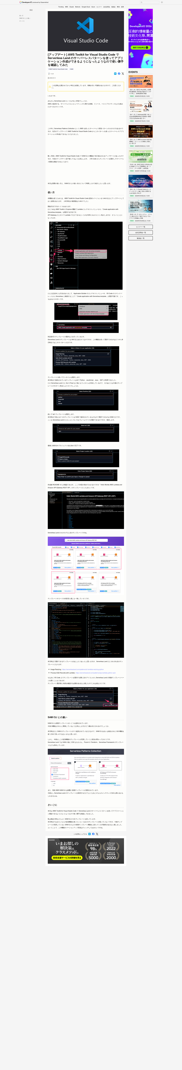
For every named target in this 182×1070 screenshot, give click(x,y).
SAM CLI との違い (24, 18)
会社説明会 (106, 7)
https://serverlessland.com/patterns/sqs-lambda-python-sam (96, 673)
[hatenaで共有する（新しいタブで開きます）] (115, 73)
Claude (71, 7)
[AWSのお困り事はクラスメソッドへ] (86, 851)
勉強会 (113, 7)
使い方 (21, 15)
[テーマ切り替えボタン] (162, 2)
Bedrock (77, 7)
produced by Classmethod (40, 2)
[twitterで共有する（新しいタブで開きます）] (123, 73)
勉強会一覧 (140, 238)
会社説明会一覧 (140, 232)
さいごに (22, 21)
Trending (61, 7)
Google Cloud (86, 7)
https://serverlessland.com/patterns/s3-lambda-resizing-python (83, 669)
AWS (66, 7)
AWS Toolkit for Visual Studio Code (58, 69)
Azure (93, 7)
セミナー (99, 7)
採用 (122, 7)
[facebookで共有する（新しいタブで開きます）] (119, 73)
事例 (118, 7)
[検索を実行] (141, 2)
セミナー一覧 (140, 227)
